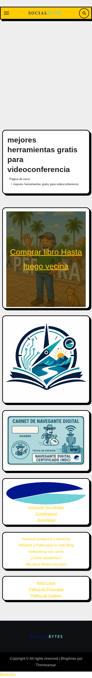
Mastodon (8, 674)
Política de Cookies (46, 596)
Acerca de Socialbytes (46, 507)
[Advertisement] (46, 72)
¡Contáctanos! (46, 514)
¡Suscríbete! (46, 520)
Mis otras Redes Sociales (46, 564)
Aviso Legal (46, 583)
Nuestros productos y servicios (46, 539)
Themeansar (46, 665)
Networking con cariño (46, 552)
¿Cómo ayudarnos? (46, 558)
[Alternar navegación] (6, 13)
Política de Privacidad (46, 589)
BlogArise (68, 658)
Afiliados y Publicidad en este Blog (46, 545)
